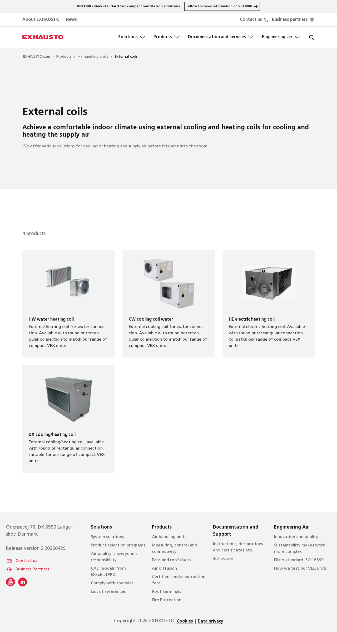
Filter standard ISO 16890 (299, 560)
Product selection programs (118, 545)
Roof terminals (166, 592)
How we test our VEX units (300, 568)
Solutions (128, 37)
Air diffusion (164, 568)
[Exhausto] (42, 37)
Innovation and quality (296, 537)
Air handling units (93, 57)
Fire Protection (166, 600)
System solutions (107, 537)
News (71, 20)
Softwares (223, 559)
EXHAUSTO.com (36, 57)
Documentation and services (217, 37)
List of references (108, 592)
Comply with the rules (112, 583)
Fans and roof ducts (171, 560)
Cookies (185, 621)
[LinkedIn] (22, 582)
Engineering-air (277, 37)
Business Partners (32, 569)
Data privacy (210, 621)
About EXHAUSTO (41, 20)
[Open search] (307, 37)
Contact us (26, 561)
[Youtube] (10, 582)
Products (162, 37)
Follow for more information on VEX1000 (219, 6)
